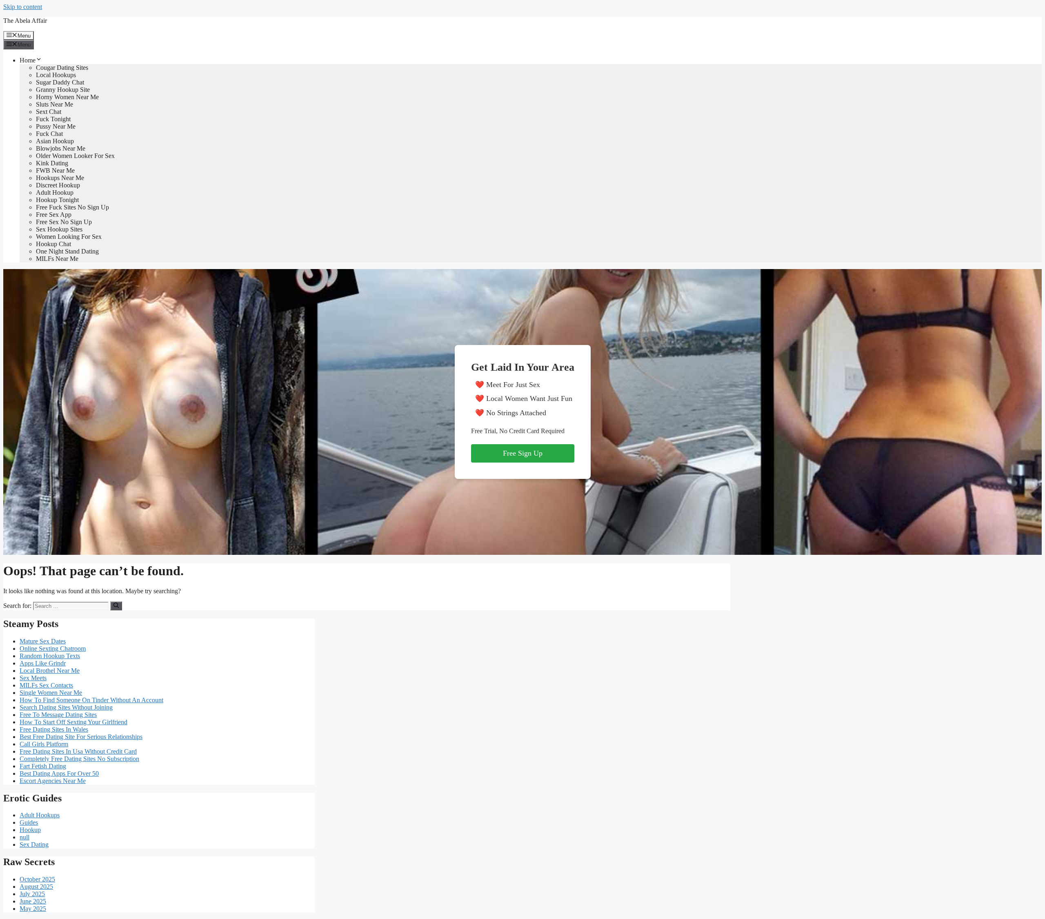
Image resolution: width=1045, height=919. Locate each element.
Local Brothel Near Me (50, 670)
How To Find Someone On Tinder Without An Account (91, 699)
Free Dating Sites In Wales (54, 729)
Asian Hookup (55, 141)
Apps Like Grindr (43, 663)
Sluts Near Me (54, 104)
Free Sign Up (523, 453)
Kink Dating (52, 163)
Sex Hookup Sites (59, 229)
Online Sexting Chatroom (53, 648)
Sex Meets (33, 677)
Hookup (30, 829)
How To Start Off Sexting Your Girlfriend (73, 722)
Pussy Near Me (56, 126)
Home (28, 60)
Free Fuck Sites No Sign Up (72, 207)
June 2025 (33, 901)
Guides (29, 822)
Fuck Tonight (53, 119)
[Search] (116, 605)
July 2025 (32, 893)
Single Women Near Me (51, 692)
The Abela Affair (25, 20)
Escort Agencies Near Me (53, 780)
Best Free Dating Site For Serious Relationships (81, 736)
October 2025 (37, 879)
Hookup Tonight (57, 199)
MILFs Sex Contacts (46, 685)
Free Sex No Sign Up (64, 221)
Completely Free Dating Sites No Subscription (79, 758)
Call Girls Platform (44, 744)
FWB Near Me (55, 170)
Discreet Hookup (58, 185)
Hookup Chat (53, 243)
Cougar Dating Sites (62, 67)
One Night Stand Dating (67, 251)
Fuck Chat (49, 133)
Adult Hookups (40, 815)
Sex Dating (34, 844)
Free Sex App (53, 214)
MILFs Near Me (57, 258)
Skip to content (22, 6)
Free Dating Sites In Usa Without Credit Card (78, 751)
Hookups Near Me (60, 177)
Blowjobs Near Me (60, 148)
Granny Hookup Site (63, 89)
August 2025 (36, 886)
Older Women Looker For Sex (75, 155)
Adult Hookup (54, 192)
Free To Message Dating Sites (58, 714)
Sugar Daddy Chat (60, 82)
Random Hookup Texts (50, 655)
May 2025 (33, 908)
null (24, 837)
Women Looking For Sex (69, 236)
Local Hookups (56, 74)
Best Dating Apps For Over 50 (59, 773)
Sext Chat (48, 111)
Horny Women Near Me (67, 96)
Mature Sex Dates (43, 641)
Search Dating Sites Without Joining (66, 707)
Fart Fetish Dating (43, 766)
